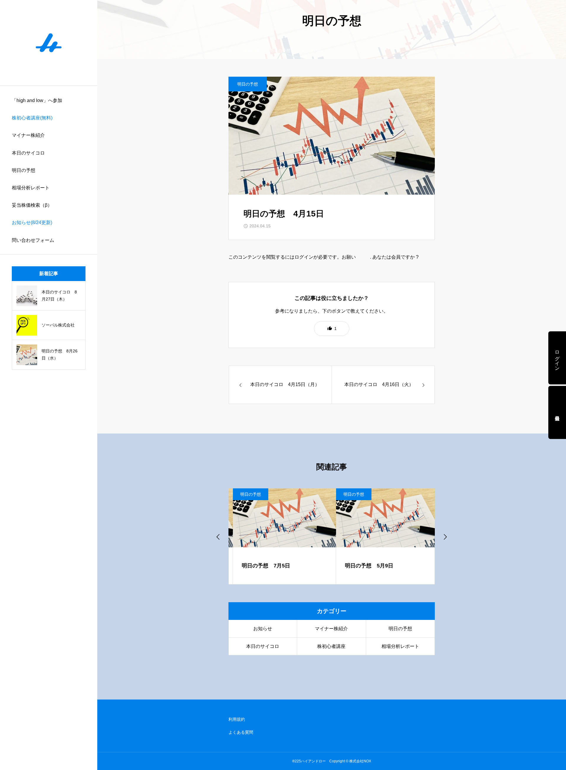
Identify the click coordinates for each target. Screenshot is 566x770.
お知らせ (262, 628)
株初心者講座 (331, 646)
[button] (331, 328)
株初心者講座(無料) (32, 117)
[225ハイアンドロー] (48, 43)
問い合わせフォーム (33, 240)
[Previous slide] (218, 536)
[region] (48, 385)
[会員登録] (557, 412)
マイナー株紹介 (28, 135)
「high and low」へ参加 (37, 100)
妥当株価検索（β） (32, 205)
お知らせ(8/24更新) (32, 222)
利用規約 (236, 719)
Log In (363, 257)
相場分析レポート (31, 187)
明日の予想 (23, 170)
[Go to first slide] (445, 536)
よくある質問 (240, 732)
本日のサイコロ (28, 152)
